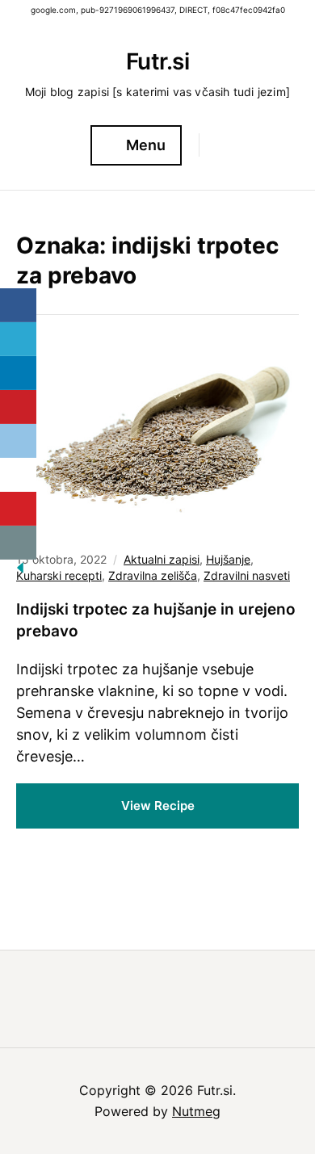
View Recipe (158, 805)
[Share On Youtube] (18, 509)
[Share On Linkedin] (18, 373)
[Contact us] (18, 543)
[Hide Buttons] (20, 572)
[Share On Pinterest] (18, 407)
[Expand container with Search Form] (218, 144)
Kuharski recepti (59, 575)
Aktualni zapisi (162, 559)
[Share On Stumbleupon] (18, 475)
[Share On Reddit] (18, 441)
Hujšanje (228, 559)
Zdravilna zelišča (152, 575)
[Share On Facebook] (18, 305)
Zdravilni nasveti (247, 575)
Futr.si (158, 61)
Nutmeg (196, 1111)
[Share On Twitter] (18, 339)
